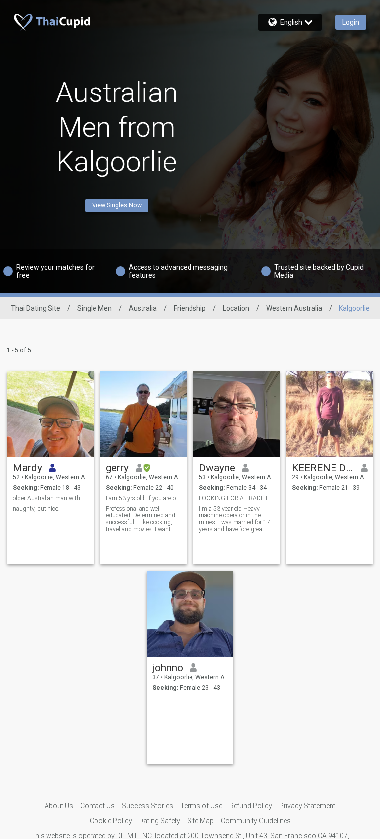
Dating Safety (159, 821)
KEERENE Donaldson (323, 468)
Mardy (27, 468)
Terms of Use (201, 806)
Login (350, 22)
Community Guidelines (256, 821)
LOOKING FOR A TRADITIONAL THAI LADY (237, 498)
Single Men (94, 308)
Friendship (190, 308)
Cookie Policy (111, 821)
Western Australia (294, 308)
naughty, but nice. (36, 508)
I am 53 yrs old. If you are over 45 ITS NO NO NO (144, 498)
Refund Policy (250, 806)
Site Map (200, 821)
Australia (143, 308)
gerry (117, 468)
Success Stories (147, 806)
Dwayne (217, 468)
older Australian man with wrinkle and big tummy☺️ (51, 498)
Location (236, 308)
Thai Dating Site (35, 308)
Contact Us (97, 806)
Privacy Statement (307, 806)
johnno (167, 668)
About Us (59, 806)
